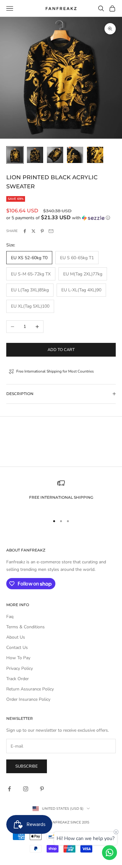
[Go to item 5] (95, 155)
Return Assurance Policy (30, 689)
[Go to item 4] (75, 155)
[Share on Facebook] (24, 231)
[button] (61, 218)
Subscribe (26, 766)
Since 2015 (79, 822)
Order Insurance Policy (28, 699)
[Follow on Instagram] (26, 789)
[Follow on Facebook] (9, 789)
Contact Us (17, 647)
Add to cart (61, 350)
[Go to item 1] (15, 155)
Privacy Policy (19, 668)
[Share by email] (50, 231)
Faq (9, 617)
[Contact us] (109, 852)
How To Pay (18, 658)
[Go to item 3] (55, 155)
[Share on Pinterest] (42, 231)
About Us (15, 637)
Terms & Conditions (25, 627)
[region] (61, 494)
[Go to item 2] (35, 155)
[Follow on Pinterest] (42, 789)
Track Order (17, 679)
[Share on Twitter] (33, 231)
